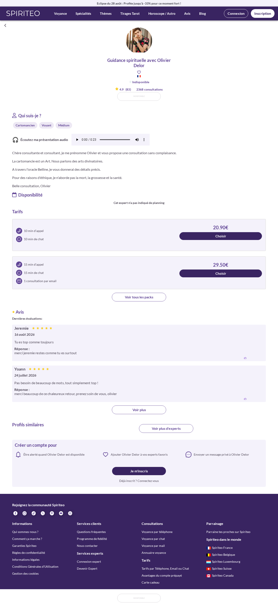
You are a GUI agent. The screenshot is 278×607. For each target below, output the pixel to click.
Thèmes (106, 13)
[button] (23, 13)
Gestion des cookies (25, 573)
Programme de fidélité (92, 539)
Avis (187, 13)
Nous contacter (87, 545)
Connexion (236, 13)
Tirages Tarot (130, 13)
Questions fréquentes (91, 532)
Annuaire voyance (154, 552)
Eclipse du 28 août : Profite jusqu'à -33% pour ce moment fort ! (139, 3)
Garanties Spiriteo (24, 545)
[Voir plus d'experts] (112, 430)
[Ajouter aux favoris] (139, 72)
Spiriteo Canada (222, 575)
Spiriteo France (222, 547)
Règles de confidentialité (28, 552)
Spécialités (83, 13)
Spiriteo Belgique (223, 554)
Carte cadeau (150, 582)
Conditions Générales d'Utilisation (35, 566)
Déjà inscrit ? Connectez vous (139, 481)
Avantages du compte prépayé (162, 575)
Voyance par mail (153, 545)
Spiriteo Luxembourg (226, 561)
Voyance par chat (153, 539)
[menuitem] (70, 513)
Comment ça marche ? (27, 539)
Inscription (262, 13)
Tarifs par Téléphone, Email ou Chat (165, 568)
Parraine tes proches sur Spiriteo (228, 532)
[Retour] (5, 25)
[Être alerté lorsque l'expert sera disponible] (272, 25)
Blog (202, 13)
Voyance (60, 13)
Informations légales (26, 559)
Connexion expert (89, 561)
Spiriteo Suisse (222, 568)
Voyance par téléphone (157, 532)
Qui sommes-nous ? (25, 532)
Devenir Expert (87, 568)
